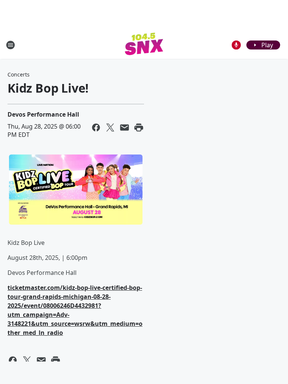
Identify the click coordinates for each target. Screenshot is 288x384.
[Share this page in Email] (124, 127)
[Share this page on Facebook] (96, 127)
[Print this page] (139, 127)
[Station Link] (144, 45)
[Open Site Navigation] (10, 45)
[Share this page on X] (110, 127)
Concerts (19, 74)
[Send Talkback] (236, 45)
